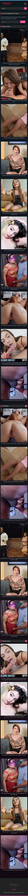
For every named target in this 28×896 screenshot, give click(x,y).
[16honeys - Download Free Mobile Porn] (11, 3)
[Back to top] (24, 892)
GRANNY (14, 889)
